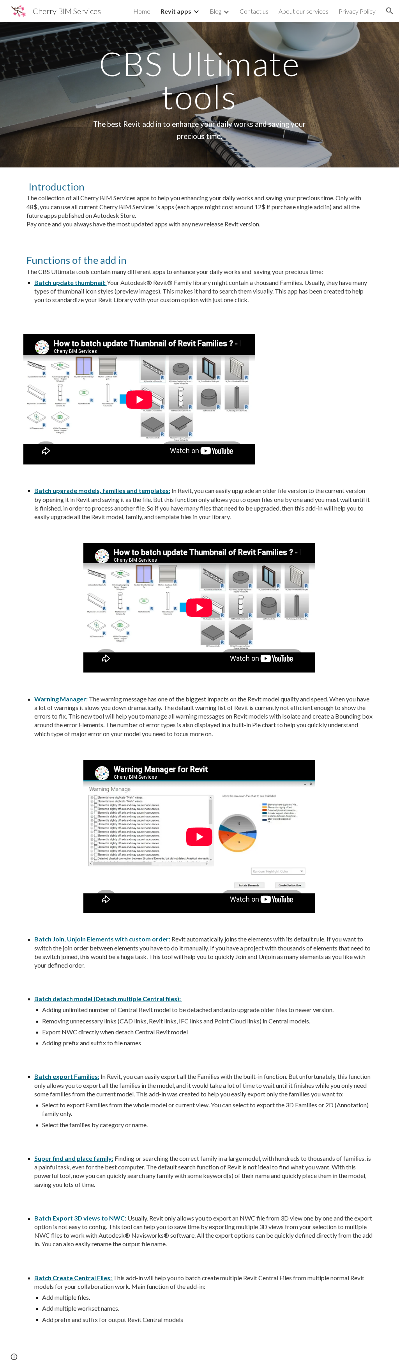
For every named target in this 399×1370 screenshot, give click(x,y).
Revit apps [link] (176, 11)
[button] (389, 11)
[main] (199, 95)
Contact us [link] (254, 11)
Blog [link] (215, 11)
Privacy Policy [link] (357, 11)
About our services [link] (303, 11)
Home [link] (141, 11)
